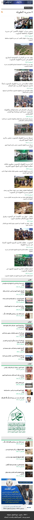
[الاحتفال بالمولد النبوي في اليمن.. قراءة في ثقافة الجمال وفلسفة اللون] (29, 293)
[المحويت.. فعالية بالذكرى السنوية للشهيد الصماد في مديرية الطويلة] (23, 234)
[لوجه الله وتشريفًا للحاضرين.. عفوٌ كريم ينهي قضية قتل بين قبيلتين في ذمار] (29, 358)
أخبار (31, 18)
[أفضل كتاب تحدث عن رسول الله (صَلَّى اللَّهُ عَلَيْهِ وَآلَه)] (29, 400)
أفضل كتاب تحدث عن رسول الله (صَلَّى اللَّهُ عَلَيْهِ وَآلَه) (12, 397)
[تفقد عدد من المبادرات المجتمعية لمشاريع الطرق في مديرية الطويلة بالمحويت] (23, 49)
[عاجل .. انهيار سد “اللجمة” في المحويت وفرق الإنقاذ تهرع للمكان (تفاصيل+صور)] (23, 208)
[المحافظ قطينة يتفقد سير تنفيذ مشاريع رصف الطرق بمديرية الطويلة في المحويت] (23, 182)
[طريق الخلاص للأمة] (29, 385)
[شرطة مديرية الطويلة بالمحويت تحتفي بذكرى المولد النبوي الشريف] (23, 129)
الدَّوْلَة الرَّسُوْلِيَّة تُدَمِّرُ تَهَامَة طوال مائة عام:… (14, 457)
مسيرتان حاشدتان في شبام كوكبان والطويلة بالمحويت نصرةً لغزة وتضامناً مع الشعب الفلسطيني (18, 112)
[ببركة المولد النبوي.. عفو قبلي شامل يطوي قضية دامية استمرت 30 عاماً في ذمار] (29, 327)
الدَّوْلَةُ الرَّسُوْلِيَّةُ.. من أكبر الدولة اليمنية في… (14, 449)
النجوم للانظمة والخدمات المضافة (12, 517)
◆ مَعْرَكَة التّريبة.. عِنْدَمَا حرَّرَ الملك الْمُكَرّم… (14, 464)
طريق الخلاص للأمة (20, 382)
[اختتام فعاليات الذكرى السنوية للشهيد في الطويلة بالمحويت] (23, 260)
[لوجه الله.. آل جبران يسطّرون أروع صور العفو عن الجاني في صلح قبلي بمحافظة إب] (29, 343)
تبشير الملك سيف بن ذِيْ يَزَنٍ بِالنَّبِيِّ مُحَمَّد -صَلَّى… (13, 313)
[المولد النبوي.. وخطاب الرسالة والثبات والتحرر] (29, 369)
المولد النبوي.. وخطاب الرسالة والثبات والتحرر (14, 367)
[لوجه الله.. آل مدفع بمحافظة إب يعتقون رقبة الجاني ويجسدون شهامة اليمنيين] (29, 335)
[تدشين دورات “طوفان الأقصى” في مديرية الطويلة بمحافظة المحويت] (23, 23)
